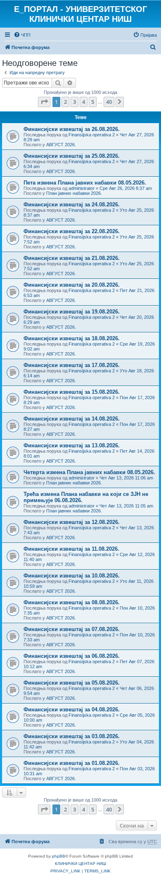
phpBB (58, 856)
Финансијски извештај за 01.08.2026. (72, 763)
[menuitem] (22, 35)
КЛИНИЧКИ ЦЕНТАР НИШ (80, 863)
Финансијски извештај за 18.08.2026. (72, 338)
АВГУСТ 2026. (61, 144)
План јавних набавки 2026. (74, 193)
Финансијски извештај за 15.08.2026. (72, 392)
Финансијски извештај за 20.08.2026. (72, 285)
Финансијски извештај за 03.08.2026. (72, 736)
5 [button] (92, 101)
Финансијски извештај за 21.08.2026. (72, 258)
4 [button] (83, 101)
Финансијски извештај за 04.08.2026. (72, 709)
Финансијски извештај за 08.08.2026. (72, 602)
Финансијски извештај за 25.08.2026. (72, 156)
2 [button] (65, 101)
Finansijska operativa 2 (92, 134)
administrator (82, 188)
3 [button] (74, 101)
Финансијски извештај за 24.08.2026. (72, 204)
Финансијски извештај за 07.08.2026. (72, 629)
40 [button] (109, 101)
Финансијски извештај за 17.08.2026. (72, 365)
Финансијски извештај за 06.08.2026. (72, 656)
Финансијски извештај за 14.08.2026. (72, 419)
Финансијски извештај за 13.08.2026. (72, 445)
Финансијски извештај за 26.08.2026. (72, 129)
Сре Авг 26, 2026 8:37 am (125, 188)
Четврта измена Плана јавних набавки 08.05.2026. (89, 472)
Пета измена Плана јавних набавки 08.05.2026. (85, 183)
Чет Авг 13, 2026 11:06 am (126, 477)
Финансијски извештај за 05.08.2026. (72, 683)
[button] (44, 102)
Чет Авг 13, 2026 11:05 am (126, 505)
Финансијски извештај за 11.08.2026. (71, 549)
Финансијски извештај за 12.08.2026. (72, 522)
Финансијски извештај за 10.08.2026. (72, 576)
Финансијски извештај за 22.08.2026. (72, 231)
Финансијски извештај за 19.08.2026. (72, 312)
